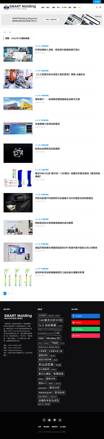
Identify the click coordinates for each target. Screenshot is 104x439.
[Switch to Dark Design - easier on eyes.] (97, 7)
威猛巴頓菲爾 (45, 359)
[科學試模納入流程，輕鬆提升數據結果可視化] (18, 54)
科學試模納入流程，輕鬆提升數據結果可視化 (57, 49)
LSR (57, 333)
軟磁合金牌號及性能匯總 (47, 148)
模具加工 (51, 383)
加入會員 (63, 426)
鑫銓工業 (40, 404)
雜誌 (53, 7)
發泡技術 (60, 392)
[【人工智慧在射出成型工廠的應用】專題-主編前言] (18, 79)
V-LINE (62, 343)
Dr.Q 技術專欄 (47, 325)
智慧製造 (58, 373)
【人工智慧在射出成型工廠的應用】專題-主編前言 (60, 74)
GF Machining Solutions (54, 329)
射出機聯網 (44, 369)
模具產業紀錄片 (42, 388)
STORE (64, 7)
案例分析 (51, 378)
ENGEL (60, 326)
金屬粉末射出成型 (49, 400)
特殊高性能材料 (45, 393)
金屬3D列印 (54, 396)
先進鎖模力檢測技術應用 (47, 123)
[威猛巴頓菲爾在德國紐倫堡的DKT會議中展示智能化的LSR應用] (18, 252)
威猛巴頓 (52, 356)
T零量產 (54, 343)
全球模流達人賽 (55, 351)
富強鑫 (55, 360)
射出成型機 (46, 364)
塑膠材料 (43, 355)
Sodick (46, 343)
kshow (50, 333)
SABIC (40, 343)
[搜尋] (100, 7)
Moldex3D (53, 338)
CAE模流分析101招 (50, 320)
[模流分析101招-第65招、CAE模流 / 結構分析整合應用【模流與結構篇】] (18, 178)
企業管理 (42, 351)
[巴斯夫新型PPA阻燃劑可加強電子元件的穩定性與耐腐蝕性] (18, 202)
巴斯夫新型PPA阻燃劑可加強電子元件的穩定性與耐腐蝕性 (64, 198)
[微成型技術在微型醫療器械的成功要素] (18, 227)
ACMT (64, 432)
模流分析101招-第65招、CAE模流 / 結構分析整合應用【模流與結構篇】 (67, 175)
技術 (47, 7)
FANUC (40, 329)
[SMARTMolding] (20, 7)
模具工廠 (58, 383)
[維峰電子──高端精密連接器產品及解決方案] (18, 103)
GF (45, 329)
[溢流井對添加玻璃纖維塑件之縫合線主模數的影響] (18, 277)
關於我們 (55, 426)
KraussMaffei (42, 333)
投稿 (74, 7)
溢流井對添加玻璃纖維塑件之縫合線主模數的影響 (59, 272)
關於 (69, 7)
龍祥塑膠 (47, 404)
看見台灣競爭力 (43, 396)
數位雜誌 (46, 426)
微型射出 (54, 369)
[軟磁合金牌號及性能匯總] (18, 153)
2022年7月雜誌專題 (42, 46)
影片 (58, 7)
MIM (41, 338)
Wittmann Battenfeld (49, 347)
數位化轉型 (45, 373)
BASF (57, 316)
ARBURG (51, 316)
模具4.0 (42, 383)
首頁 (39, 426)
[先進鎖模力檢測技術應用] (18, 128)
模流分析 (54, 387)
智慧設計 (40, 379)
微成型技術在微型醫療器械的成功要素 (54, 222)
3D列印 (42, 315)
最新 (42, 7)
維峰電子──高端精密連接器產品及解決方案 (57, 99)
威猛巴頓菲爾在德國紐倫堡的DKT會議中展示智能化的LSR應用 (66, 247)
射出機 (58, 365)
